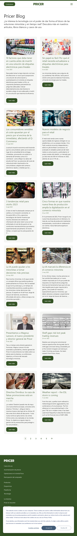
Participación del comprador (13, 477)
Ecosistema (7, 506)
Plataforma (7, 490)
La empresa (7, 499)
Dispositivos (8, 486)
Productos (7, 482)
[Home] (38, 4)
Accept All (49, 528)
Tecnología (7, 494)
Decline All (64, 528)
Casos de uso (8, 466)
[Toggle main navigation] (71, 4)
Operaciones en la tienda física (14, 473)
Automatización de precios (12, 470)
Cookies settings (33, 528)
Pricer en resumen (9, 503)
